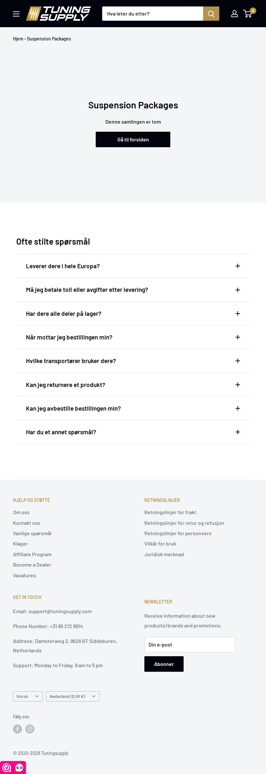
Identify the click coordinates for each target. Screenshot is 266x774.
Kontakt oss (26, 523)
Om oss (21, 512)
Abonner (164, 664)
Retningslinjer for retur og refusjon (184, 523)
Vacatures (24, 575)
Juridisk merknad (164, 554)
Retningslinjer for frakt (170, 512)
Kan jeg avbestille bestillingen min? (73, 408)
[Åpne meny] (16, 14)
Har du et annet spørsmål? (61, 432)
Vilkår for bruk (160, 543)
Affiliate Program (32, 554)
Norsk (22, 696)
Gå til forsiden (133, 139)
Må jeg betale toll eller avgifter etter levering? (87, 289)
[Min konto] (234, 13)
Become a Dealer (32, 564)
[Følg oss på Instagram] (29, 729)
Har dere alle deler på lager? (64, 313)
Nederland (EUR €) (67, 696)
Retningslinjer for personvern (178, 533)
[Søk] (211, 13)
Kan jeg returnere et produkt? (65, 384)
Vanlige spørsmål (32, 533)
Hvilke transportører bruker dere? (71, 360)
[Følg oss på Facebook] (17, 729)
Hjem (18, 38)
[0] (248, 13)
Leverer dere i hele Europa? (63, 266)
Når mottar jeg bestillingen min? (69, 337)
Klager (20, 543)
